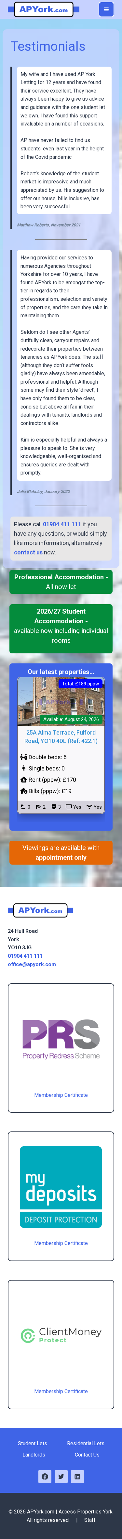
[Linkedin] (77, 1476)
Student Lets (32, 1443)
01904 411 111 (25, 956)
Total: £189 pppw (80, 684)
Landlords (33, 1455)
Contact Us (87, 1455)
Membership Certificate (61, 1095)
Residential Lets (85, 1443)
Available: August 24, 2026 (71, 719)
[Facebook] (44, 1476)
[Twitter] (61, 1476)
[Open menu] (106, 9)
